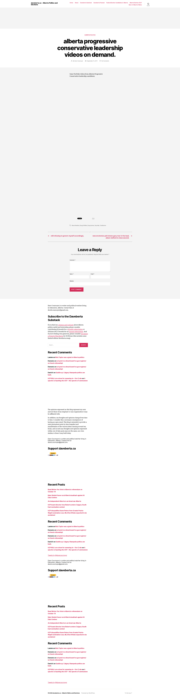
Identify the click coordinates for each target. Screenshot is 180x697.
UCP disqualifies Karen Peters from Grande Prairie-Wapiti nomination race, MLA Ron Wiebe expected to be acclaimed (67, 513)
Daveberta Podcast (99, 2)
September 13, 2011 (92, 61)
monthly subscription (75, 329)
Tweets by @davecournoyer (57, 555)
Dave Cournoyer (79, 61)
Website (72, 281)
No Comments (105, 61)
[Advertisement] (90, 18)
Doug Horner (91, 225)
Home (71, 2)
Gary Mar (97, 225)
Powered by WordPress (88, 693)
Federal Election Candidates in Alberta (117, 2)
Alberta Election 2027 (136, 2)
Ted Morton (103, 225)
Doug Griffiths (83, 225)
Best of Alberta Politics (135, 5)
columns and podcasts (65, 325)
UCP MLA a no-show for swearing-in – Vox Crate (65, 378)
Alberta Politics (90, 35)
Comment (72, 260)
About (76, 2)
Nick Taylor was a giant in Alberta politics (69, 357)
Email (92, 274)
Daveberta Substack (86, 2)
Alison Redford (75, 225)
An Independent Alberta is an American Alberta (64, 501)
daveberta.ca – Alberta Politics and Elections (66, 693)
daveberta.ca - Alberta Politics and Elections (44, 3)
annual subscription (76, 332)
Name (71, 274)
